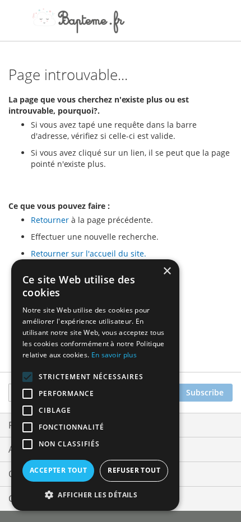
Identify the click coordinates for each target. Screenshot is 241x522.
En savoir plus (114, 355)
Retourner (50, 220)
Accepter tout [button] (58, 470)
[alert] (95, 385)
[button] (95, 494)
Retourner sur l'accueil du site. (88, 253)
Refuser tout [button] (134, 470)
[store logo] (78, 21)
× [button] (167, 271)
